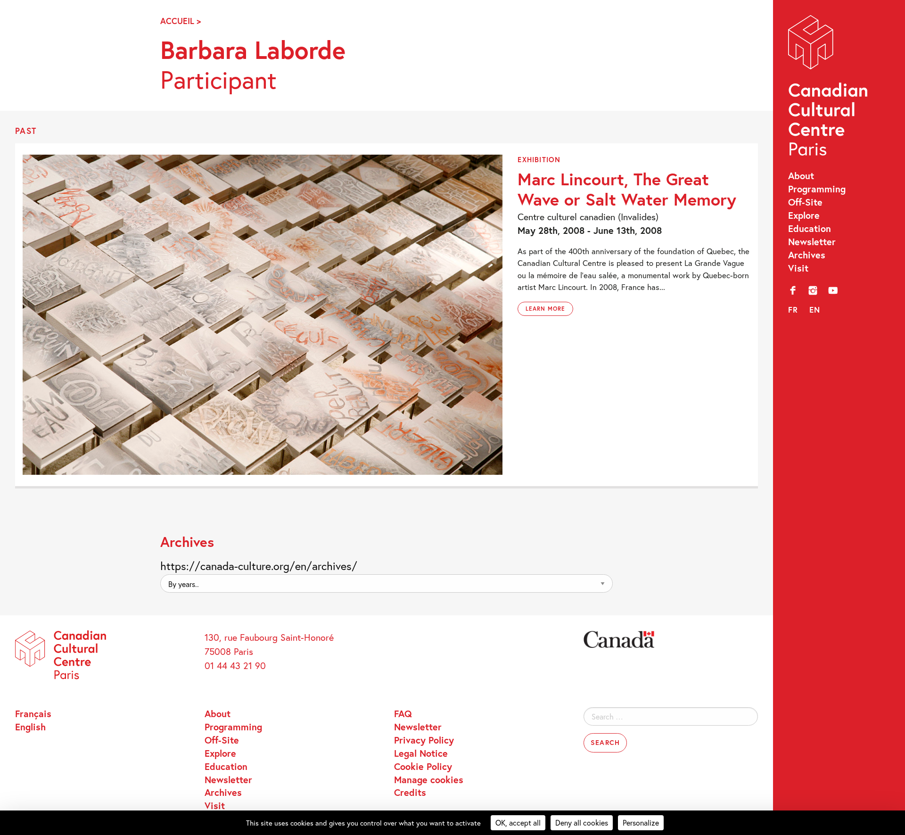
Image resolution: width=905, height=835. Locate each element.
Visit (798, 268)
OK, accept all (518, 822)
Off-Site (805, 202)
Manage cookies (428, 779)
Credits (410, 792)
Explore (804, 215)
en (815, 309)
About (801, 175)
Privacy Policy (424, 740)
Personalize (641, 822)
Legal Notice (421, 753)
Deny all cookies (581, 822)
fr (793, 309)
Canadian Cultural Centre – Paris (829, 88)
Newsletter (812, 241)
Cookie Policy (423, 766)
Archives (806, 254)
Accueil (177, 21)
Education (809, 228)
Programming (817, 188)
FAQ (403, 713)
